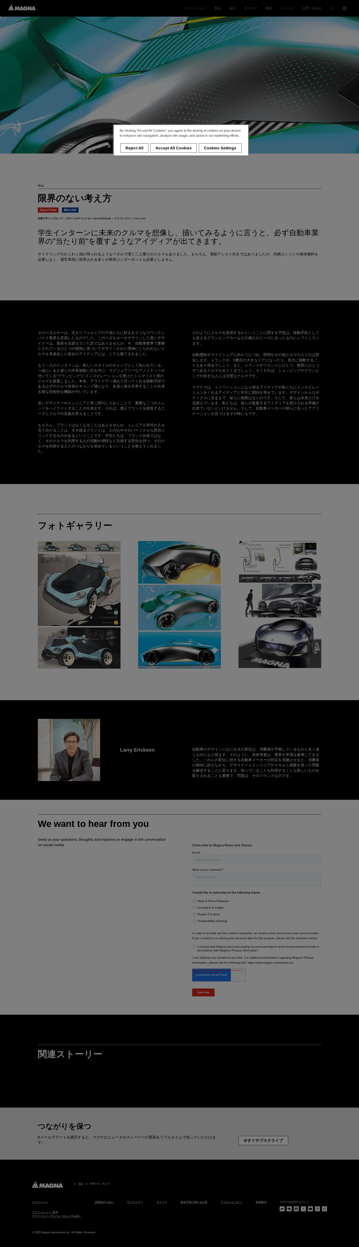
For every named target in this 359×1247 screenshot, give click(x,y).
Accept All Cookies (174, 148)
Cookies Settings (220, 148)
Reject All (134, 148)
